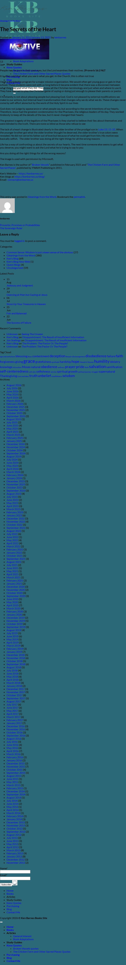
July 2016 (12, 741)
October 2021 (14, 555)
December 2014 (16, 791)
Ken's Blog (12, 258)
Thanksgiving (8, 376)
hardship (65, 361)
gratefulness (43, 361)
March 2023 (13, 509)
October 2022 (14, 524)
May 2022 (12, 540)
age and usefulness (7, 356)
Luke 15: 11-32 (106, 129)
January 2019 (14, 651)
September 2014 (16, 794)
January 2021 (14, 583)
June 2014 (12, 803)
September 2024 (16, 453)
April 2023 (13, 506)
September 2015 (16, 772)
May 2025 (12, 428)
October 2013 (14, 828)
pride (80, 366)
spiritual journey (84, 372)
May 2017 (12, 710)
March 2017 (13, 716)
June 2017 (12, 707)
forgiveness (7, 361)
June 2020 (12, 599)
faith (119, 356)
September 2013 (16, 831)
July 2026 (12, 388)
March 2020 (13, 608)
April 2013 (13, 847)
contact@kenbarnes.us (20, 179)
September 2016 (16, 735)
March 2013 (13, 850)
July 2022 (12, 533)
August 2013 (14, 834)
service (53, 372)
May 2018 (12, 676)
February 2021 (15, 580)
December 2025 (16, 406)
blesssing (21, 356)
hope (75, 361)
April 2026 (13, 397)
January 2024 (14, 478)
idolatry (115, 361)
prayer (70, 366)
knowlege (6, 367)
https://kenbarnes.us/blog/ (29, 176)
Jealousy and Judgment (20, 285)
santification (114, 367)
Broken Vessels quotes (26, 948)
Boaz (30, 356)
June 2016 (12, 744)
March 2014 (13, 813)
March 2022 (13, 546)
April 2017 (13, 713)
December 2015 (16, 763)
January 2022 (14, 552)
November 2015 (16, 766)
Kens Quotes (14, 67)
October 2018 (14, 661)
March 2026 (13, 400)
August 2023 (14, 493)
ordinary (61, 367)
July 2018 (12, 670)
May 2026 (12, 394)
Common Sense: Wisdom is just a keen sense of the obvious (40, 252)
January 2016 (14, 760)
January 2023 (14, 515)
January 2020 (14, 614)
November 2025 (16, 409)
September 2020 (16, 595)
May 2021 (12, 571)
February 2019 (15, 648)
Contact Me (13, 912)
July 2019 (12, 633)
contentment (40, 356)
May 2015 (12, 782)
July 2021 (12, 564)
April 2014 (13, 809)
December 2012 (16, 859)
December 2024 (16, 444)
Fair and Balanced (17, 313)
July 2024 (12, 459)
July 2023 (12, 496)
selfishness (43, 371)
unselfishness (56, 376)
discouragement (78, 356)
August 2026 (14, 385)
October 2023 (14, 487)
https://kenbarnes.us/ (31, 173)
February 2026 (15, 403)
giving (19, 361)
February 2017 (15, 720)
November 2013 (16, 825)
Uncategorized (15, 267)
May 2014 (12, 806)
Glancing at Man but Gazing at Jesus (27, 294)
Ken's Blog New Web (18, 261)
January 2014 (14, 819)
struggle (95, 372)
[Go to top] (1, 922)
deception (57, 356)
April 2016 (13, 751)
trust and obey (23, 376)
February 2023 (15, 512)
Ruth (87, 367)
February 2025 (15, 437)
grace (29, 361)
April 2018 (13, 679)
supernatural (107, 371)
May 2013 (12, 844)
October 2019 (14, 623)
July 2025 (12, 422)
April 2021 (13, 574)
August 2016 (14, 738)
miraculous (17, 367)
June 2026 (12, 391)
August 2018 (14, 667)
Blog (9, 79)
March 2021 (13, 577)
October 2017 (14, 695)
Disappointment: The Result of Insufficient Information (53, 337)
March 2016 (13, 754)
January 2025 (14, 440)
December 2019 (16, 617)
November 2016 (16, 729)
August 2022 (14, 530)
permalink (79, 196)
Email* (3, 875)
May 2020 (12, 602)
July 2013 (12, 837)
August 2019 (14, 630)
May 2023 (12, 502)
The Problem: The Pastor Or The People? (45, 343)
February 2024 (15, 475)
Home (10, 890)
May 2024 (12, 465)
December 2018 (16, 654)
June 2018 (12, 673)
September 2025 (16, 416)
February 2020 (15, 611)
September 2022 (16, 527)
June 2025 (12, 425)
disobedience (95, 356)
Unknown (12, 334)
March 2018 (13, 682)
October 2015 (14, 769)
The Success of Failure (19, 322)
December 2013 (16, 822)
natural (35, 367)
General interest (22, 936)
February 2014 (15, 816)
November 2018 (16, 657)
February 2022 (15, 549)
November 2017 (16, 692)
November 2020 (16, 589)
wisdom (69, 375)
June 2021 (12, 568)
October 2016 (14, 732)
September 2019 (16, 626)
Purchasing (13, 906)
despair (69, 356)
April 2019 (13, 642)
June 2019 (12, 636)
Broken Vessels (40, 164)
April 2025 (13, 431)
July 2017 (12, 704)
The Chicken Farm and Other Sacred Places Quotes (41, 73)
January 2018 (14, 685)
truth (33, 375)
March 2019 (13, 645)
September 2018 (16, 664)
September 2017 (16, 698)
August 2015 (14, 775)
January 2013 (14, 856)
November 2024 (16, 447)
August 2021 (14, 561)
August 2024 (14, 456)
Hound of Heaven (87, 362)
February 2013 (15, 853)
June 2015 (12, 778)
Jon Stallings (14, 340)
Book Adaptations (23, 61)
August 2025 (14, 419)
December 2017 (16, 688)
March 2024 (13, 471)
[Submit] (14, 93)
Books (10, 893)
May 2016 (12, 747)
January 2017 (14, 723)
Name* (4, 868)
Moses (26, 367)
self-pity (32, 372)
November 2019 (16, 620)
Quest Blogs (13, 264)
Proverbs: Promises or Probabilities (20, 225)
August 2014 (14, 797)
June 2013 (12, 840)
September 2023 (16, 490)
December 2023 (16, 481)
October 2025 (14, 413)
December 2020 (16, 586)
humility (101, 361)
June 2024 (12, 462)
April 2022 (13, 543)
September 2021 (16, 558)
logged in (19, 240)
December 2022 (16, 518)
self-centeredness (14, 371)
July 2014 (12, 800)
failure (111, 356)
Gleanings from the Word (10, 21)
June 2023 (12, 499)
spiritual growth (67, 371)
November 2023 (16, 484)
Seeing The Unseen (32, 334)
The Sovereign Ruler (11, 228)
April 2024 (13, 468)
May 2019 (12, 639)
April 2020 (13, 605)
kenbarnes (60, 37)
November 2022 (16, 521)
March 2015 (13, 785)
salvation (97, 366)
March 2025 (13, 434)
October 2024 (14, 450)
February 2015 (15, 788)
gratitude (55, 362)
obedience (49, 366)
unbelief (44, 375)
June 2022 (12, 537)
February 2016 (15, 757)
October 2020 (14, 592)
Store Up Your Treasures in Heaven (26, 304)
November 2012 (16, 862)
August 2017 (14, 701)
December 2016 (16, 726)
